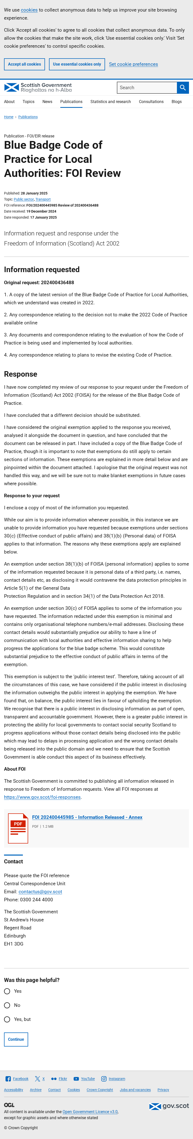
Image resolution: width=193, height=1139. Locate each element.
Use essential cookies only (77, 64)
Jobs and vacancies (135, 1090)
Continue (16, 1039)
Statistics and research (110, 101)
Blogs (177, 101)
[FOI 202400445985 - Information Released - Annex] (18, 828)
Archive (35, 1090)
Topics (28, 101)
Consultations (151, 101)
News (47, 101)
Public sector (24, 199)
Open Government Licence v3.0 (90, 1111)
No (17, 1005)
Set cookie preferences (133, 64)
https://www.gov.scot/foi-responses (42, 797)
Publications (71, 101)
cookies (29, 10)
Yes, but (22, 1019)
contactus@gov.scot (40, 892)
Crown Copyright (100, 1090)
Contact (54, 1090)
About (9, 101)
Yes (18, 991)
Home (8, 117)
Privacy (163, 1090)
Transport (43, 199)
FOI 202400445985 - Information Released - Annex (87, 817)
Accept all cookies (24, 64)
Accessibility (13, 1090)
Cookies (74, 1090)
